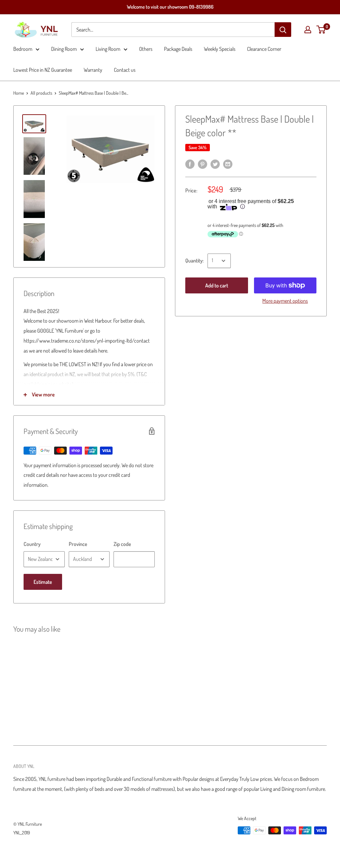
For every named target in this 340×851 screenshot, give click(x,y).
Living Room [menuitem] (108, 49)
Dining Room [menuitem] (64, 49)
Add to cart (216, 285)
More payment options (285, 300)
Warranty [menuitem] (93, 69)
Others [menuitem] (145, 49)
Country (32, 544)
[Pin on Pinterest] (202, 163)
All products (41, 93)
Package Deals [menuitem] (178, 49)
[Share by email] (227, 163)
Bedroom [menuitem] (22, 49)
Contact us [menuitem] (124, 69)
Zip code (122, 544)
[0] (321, 30)
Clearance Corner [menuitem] (264, 49)
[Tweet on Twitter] (215, 163)
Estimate (43, 582)
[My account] (307, 29)
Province (78, 544)
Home (18, 93)
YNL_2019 (21, 832)
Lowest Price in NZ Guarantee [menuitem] (42, 69)
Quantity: (194, 260)
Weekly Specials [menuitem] (219, 49)
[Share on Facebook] (190, 163)
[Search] (283, 29)
